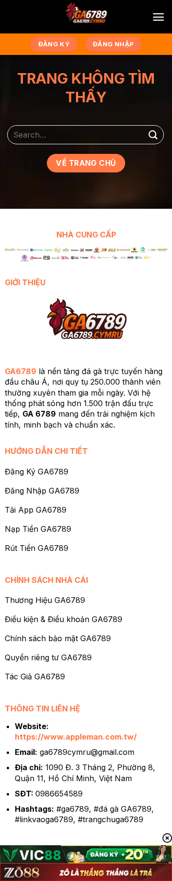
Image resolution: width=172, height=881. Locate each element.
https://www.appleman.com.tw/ (76, 736)
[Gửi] (153, 134)
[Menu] (158, 17)
